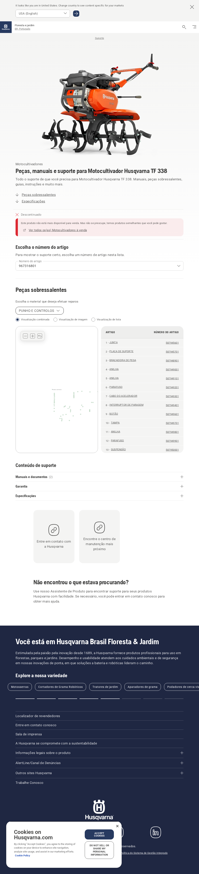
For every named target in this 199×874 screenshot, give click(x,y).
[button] (25, 336)
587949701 (172, 423)
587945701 (172, 351)
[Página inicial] (6, 27)
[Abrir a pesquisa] (184, 27)
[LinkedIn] (155, 832)
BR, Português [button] (22, 28)
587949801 (172, 432)
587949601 (172, 414)
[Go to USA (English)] (76, 13)
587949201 (172, 387)
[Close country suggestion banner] (192, 7)
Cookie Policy (22, 855)
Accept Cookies (99, 834)
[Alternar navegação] (194, 27)
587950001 (172, 449)
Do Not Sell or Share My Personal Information (99, 850)
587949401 (172, 405)
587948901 (172, 360)
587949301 (172, 396)
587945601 (172, 342)
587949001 (172, 369)
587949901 (172, 440)
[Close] (117, 826)
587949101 (172, 378)
